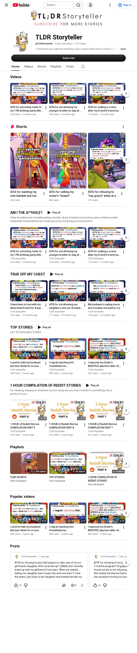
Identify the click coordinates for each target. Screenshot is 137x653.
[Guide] (6, 5)
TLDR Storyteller (18, 258)
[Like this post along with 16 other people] (95, 585)
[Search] (78, 5)
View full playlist (18, 481)
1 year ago (44, 556)
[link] (49, 571)
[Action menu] (82, 585)
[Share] (64, 585)
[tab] (15, 66)
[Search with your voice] (90, 5)
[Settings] (110, 5)
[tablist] (68, 66)
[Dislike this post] (26, 585)
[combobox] (59, 5)
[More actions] (45, 108)
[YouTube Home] (21, 5)
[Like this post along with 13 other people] (16, 585)
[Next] (126, 93)
